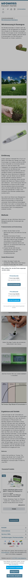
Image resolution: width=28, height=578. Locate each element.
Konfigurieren (14, 571)
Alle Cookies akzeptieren (14, 575)
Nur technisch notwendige (14, 567)
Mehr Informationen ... (14, 564)
